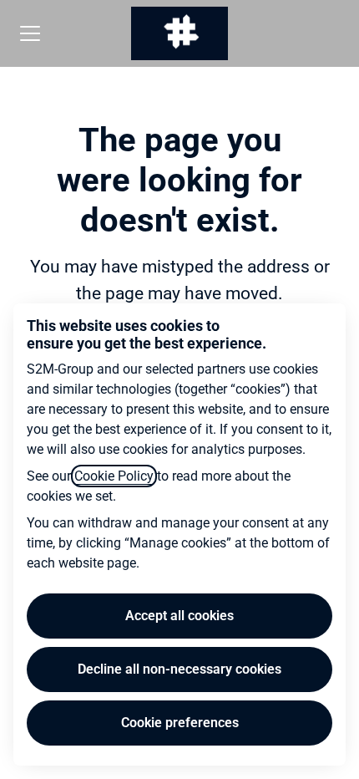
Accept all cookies (179, 616)
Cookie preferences (180, 723)
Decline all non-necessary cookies (179, 669)
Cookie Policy (114, 476)
